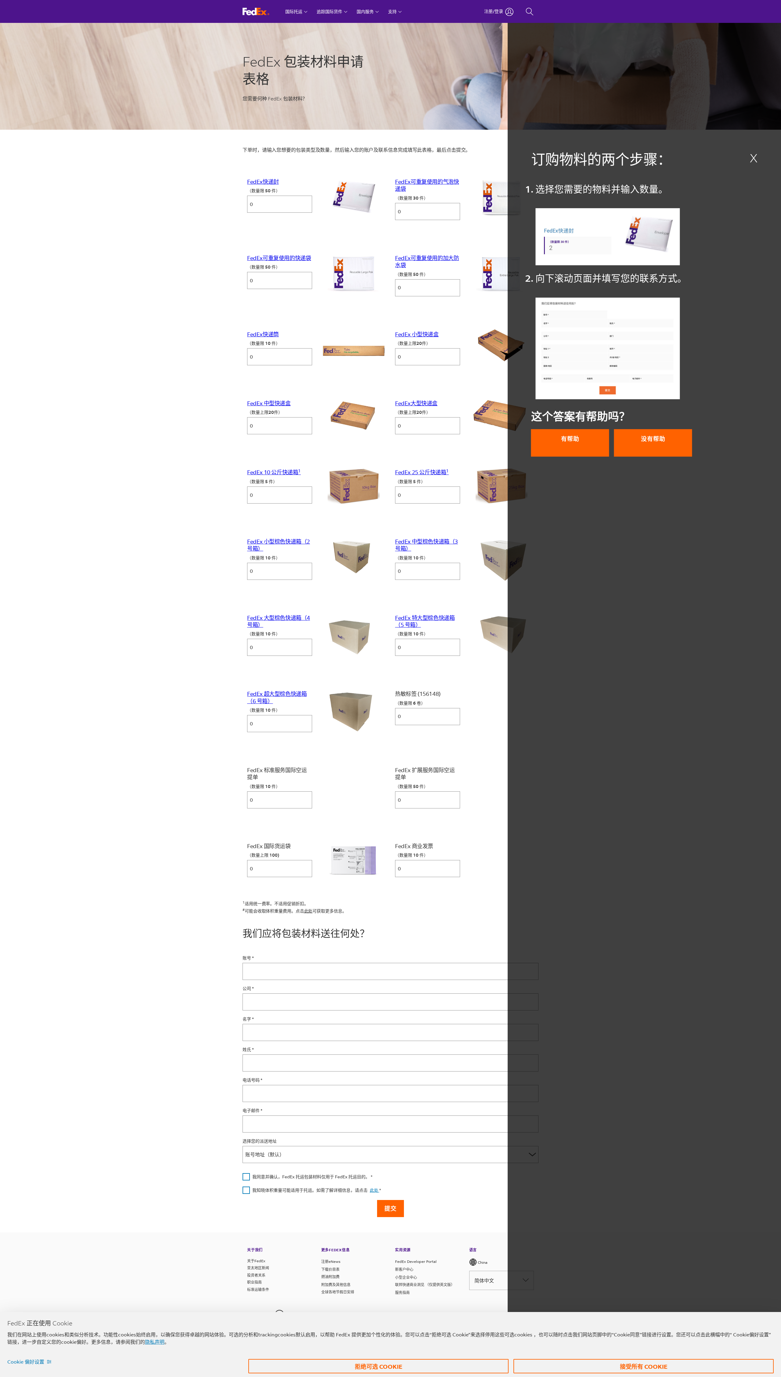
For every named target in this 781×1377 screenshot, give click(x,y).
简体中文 (484, 1280)
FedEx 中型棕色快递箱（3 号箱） (426, 545)
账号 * (248, 958)
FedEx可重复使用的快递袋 (279, 258)
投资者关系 (256, 1275)
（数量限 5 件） (262, 481)
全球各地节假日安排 (337, 1292)
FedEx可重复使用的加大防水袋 (427, 261)
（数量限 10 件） (263, 343)
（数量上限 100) (263, 855)
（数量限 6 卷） (410, 703)
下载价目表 (330, 1269)
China (482, 1262)
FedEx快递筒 (263, 334)
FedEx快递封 (263, 181)
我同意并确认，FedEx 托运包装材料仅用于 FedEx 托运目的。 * (312, 1176)
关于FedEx (256, 1261)
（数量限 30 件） (411, 198)
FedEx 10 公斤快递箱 (274, 472)
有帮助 (570, 439)
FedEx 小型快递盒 (417, 334)
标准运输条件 (258, 1289)
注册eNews (330, 1261)
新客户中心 (404, 1269)
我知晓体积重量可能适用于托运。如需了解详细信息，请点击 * (316, 1190)
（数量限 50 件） (263, 190)
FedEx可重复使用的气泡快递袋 (427, 185)
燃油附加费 (330, 1276)
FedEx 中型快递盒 (269, 403)
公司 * (248, 988)
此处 (308, 911)
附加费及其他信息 (336, 1284)
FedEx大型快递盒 (416, 403)
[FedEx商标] (262, 11)
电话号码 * (252, 1080)
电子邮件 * (252, 1110)
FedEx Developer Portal (416, 1261)
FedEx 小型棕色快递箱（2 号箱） (278, 545)
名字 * (248, 1019)
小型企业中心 (406, 1277)
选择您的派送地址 (260, 1141)
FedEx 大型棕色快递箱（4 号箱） (278, 621)
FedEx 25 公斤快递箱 (422, 472)
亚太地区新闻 (258, 1268)
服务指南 (402, 1292)
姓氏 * (248, 1049)
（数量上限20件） (412, 343)
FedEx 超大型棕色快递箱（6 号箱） (277, 697)
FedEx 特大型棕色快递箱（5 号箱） (425, 621)
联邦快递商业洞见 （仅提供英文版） (425, 1284)
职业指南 (254, 1282)
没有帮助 (653, 439)
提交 (390, 1208)
